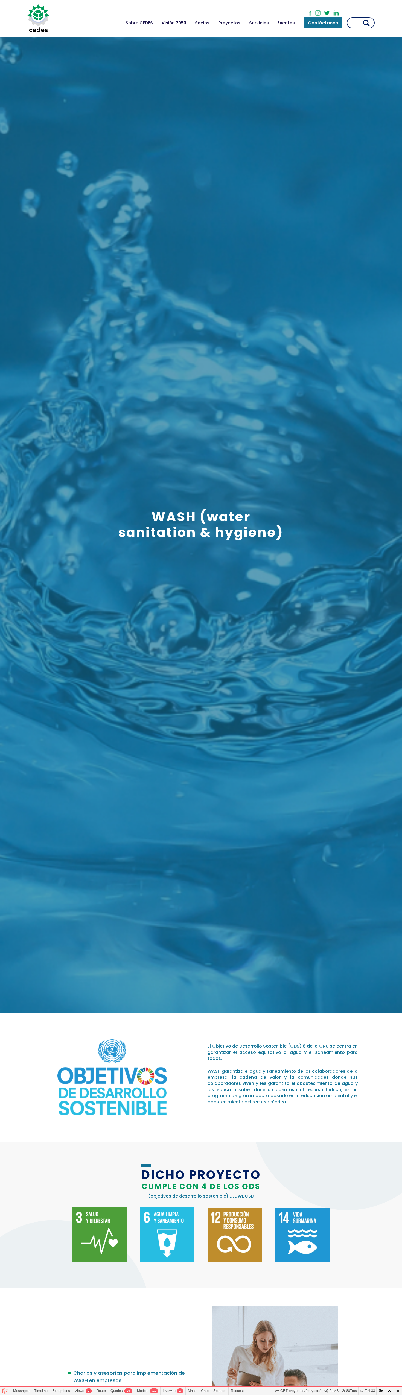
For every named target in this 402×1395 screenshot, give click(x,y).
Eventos (286, 23)
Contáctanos (323, 23)
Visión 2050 (174, 23)
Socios (202, 23)
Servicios (259, 23)
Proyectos (229, 23)
